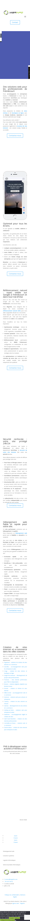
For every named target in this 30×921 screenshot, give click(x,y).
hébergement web (21, 533)
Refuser (17, 918)
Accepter (12, 918)
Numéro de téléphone (9, 767)
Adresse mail (6, 772)
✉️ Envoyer (9, 795)
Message (5, 783)
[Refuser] (15, 920)
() (12, 311)
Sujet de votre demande (9, 775)
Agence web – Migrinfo (18, 903)
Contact (15, 22)
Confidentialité (7, 786)
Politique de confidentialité (12, 895)
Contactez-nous (15, 70)
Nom (4, 763)
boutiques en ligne (18, 113)
